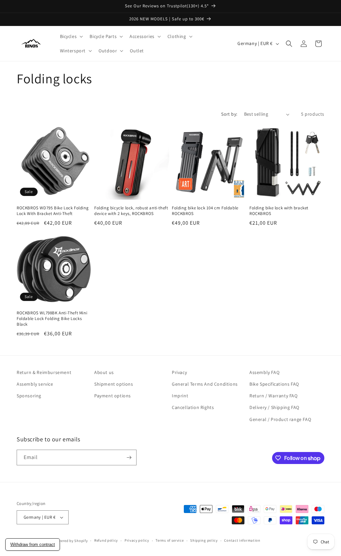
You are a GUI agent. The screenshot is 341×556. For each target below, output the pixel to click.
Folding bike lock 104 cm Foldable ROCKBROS (205, 210)
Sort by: (229, 114)
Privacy (179, 372)
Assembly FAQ (264, 372)
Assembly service (35, 384)
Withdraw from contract (32, 544)
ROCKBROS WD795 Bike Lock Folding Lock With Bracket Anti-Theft (53, 210)
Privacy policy (137, 540)
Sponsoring (29, 396)
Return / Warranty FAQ (273, 396)
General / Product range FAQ (280, 419)
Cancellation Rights (193, 407)
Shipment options (113, 384)
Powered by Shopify (71, 540)
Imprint (180, 396)
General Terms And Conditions (205, 384)
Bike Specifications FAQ (274, 384)
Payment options (112, 396)
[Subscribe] (129, 457)
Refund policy (106, 540)
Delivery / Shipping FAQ (274, 407)
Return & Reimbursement (44, 372)
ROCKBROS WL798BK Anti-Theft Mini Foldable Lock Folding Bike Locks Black (52, 318)
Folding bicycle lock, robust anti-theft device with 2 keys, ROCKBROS (131, 210)
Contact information (242, 540)
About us (104, 372)
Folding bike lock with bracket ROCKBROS (278, 210)
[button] (71, 36)
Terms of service (169, 540)
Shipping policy (204, 540)
